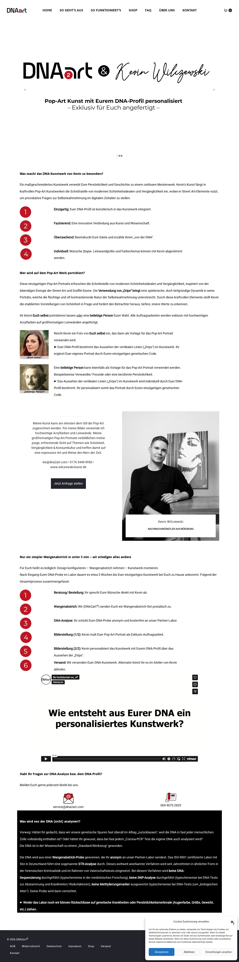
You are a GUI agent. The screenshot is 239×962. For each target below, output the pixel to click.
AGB (12, 946)
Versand (106, 946)
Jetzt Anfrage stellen (68, 483)
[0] (226, 10)
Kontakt (189, 10)
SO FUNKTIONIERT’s (106, 10)
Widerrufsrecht (31, 946)
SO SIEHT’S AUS (71, 10)
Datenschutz (54, 946)
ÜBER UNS (167, 10)
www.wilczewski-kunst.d (67, 467)
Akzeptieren (161, 952)
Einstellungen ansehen (219, 952)
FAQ (148, 10)
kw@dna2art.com (55, 462)
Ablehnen (189, 952)
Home (47, 10)
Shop (133, 10)
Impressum (74, 946)
